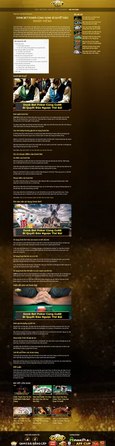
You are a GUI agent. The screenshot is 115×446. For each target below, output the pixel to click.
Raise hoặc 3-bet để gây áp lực (26, 67)
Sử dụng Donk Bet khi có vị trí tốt (27, 59)
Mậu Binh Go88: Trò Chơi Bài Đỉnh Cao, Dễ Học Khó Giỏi (36, 150)
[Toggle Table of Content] (45, 41)
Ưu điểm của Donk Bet (24, 51)
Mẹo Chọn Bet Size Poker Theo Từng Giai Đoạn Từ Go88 (61, 399)
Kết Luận (18, 71)
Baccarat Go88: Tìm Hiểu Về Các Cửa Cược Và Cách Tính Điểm (91, 32)
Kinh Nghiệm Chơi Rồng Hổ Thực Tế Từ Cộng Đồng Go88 (41, 421)
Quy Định (51, 9)
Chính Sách (43, 9)
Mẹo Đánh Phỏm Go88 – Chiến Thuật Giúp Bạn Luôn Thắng (91, 52)
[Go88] (57, 3)
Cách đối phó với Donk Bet (22, 63)
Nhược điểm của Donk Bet (25, 53)
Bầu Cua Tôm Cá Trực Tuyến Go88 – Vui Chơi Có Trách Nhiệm (91, 42)
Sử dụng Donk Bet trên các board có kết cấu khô (31, 57)
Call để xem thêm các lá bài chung (27, 69)
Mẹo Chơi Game (74, 9)
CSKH (56, 9)
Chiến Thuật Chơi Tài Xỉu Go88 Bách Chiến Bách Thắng (22, 399)
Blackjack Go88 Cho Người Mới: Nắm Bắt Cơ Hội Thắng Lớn (91, 37)
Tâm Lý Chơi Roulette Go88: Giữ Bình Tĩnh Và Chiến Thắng (36, 197)
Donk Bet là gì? (19, 44)
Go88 (36, 9)
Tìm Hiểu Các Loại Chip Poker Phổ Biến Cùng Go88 (91, 18)
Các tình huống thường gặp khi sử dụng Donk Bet (31, 48)
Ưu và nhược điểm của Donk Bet (24, 50)
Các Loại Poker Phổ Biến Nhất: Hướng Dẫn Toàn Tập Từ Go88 (91, 28)
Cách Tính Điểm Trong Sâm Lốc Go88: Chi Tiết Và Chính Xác (22, 421)
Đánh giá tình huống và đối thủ (26, 65)
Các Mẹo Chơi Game (26, 14)
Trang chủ (16, 14)
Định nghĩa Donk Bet (24, 46)
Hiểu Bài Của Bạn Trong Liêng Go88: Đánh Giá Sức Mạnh (91, 47)
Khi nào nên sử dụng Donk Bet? (24, 55)
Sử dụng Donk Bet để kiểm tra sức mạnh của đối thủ (32, 61)
